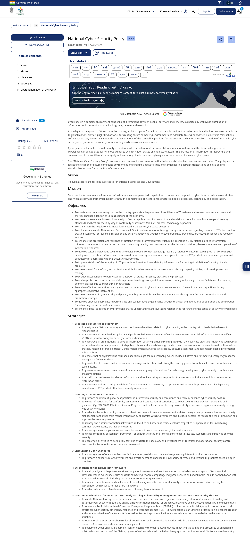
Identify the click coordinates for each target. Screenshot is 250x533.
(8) (22, 154)
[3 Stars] (29, 147)
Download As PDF (39, 44)
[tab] (79, 52)
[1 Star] (19, 147)
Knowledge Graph (171, 11)
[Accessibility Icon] (240, 3)
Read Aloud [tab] (107, 52)
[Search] (193, 11)
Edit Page (39, 37)
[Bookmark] (231, 39)
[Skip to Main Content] (219, 3)
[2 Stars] (24, 147)
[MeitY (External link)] (11, 11)
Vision (24, 65)
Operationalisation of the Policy (38, 89)
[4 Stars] (34, 147)
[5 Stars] (39, 147)
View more (37, 195)
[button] (20, 65)
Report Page (28, 128)
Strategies (26, 83)
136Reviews (51, 140)
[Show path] (36, 25)
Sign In (206, 11)
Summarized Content (87, 100)
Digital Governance (139, 11)
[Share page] (220, 39)
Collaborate (226, 11)
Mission (25, 71)
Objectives (26, 77)
